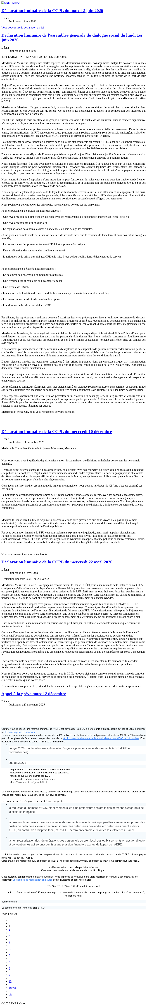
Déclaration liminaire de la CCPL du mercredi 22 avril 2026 (56, 562)
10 (10, 981)
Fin (10, 994)
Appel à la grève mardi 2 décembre (33, 693)
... (10, 948)
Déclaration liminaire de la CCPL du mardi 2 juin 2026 (52, 10)
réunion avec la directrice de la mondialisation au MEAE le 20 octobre (101, 738)
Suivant (13, 987)
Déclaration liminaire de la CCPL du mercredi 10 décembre (56, 431)
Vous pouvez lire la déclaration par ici (22, 27)
